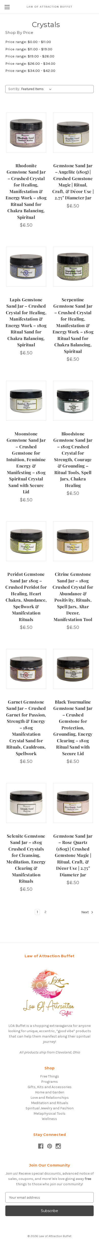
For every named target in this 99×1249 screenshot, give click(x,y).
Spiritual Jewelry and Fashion (50, 1108)
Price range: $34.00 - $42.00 (30, 70)
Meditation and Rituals (49, 1103)
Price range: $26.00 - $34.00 (30, 63)
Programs (49, 1081)
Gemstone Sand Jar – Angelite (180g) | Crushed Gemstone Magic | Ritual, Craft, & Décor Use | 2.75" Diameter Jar (73, 182)
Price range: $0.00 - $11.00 (28, 41)
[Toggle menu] (7, 7)
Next (85, 912)
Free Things (49, 1076)
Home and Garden (49, 1092)
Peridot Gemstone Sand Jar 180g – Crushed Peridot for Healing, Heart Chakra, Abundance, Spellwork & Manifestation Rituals (26, 596)
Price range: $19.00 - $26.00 (29, 56)
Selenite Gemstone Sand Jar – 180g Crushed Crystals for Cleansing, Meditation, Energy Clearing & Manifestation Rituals (26, 858)
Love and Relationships (49, 1097)
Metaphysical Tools (49, 1113)
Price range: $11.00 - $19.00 (28, 49)
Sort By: (14, 89)
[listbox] (37, 89)
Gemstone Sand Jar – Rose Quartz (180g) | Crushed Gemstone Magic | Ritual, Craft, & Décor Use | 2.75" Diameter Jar (72, 855)
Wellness (49, 1119)
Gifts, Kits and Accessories (50, 1087)
